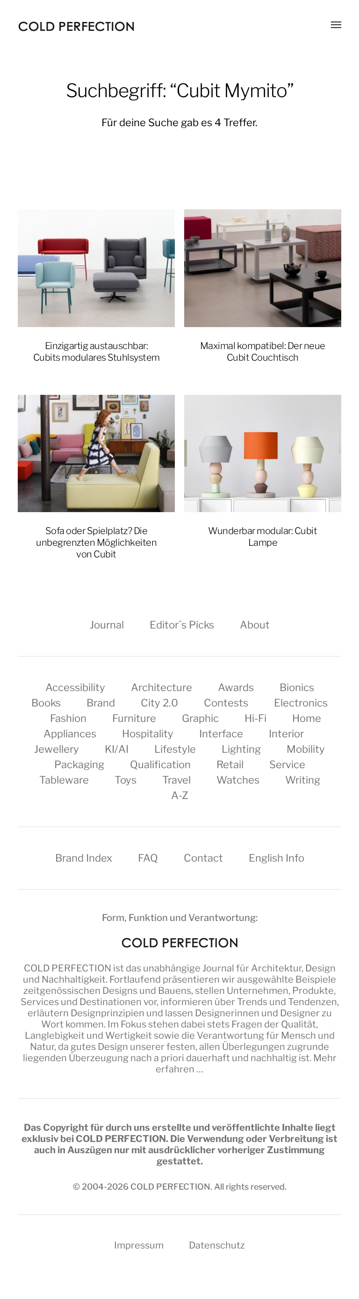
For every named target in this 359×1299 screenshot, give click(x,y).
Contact (203, 858)
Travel (176, 780)
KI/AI (117, 749)
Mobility (306, 749)
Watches (237, 780)
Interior (286, 734)
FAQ (148, 858)
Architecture (161, 687)
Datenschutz (217, 1245)
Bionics (297, 687)
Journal (107, 625)
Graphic (200, 718)
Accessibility (75, 687)
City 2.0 (159, 703)
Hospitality (147, 734)
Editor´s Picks (182, 625)
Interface (221, 734)
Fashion (68, 718)
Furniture (134, 718)
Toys (125, 780)
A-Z (179, 795)
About (255, 625)
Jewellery (56, 749)
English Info (276, 858)
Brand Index (83, 858)
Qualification (160, 764)
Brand (100, 703)
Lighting (241, 749)
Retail (230, 764)
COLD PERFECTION (67, 968)
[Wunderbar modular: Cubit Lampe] (263, 453)
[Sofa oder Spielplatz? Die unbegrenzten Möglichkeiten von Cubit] (96, 453)
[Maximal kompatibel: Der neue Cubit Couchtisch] (263, 268)
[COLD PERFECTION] (76, 26)
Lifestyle (175, 749)
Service (287, 764)
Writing (302, 780)
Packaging (79, 764)
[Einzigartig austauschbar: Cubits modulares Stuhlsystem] (96, 268)
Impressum (139, 1245)
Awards (236, 687)
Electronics (301, 703)
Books (46, 703)
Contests (226, 703)
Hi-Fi (255, 718)
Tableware (64, 780)
